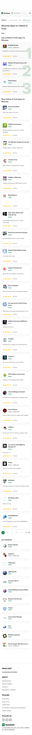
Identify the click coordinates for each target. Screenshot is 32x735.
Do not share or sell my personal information (14, 708)
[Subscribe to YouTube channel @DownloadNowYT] (10, 719)
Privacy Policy (5, 698)
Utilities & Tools (26, 20)
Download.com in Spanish (9, 690)
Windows (3, 20)
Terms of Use (5, 702)
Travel (20, 20)
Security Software (13, 20)
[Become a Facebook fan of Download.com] (3, 719)
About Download (6, 681)
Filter (3, 33)
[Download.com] (5, 13)
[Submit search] (12, 13)
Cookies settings (6, 710)
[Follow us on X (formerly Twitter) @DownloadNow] (6, 719)
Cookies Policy (6, 704)
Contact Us (5, 687)
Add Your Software (7, 684)
